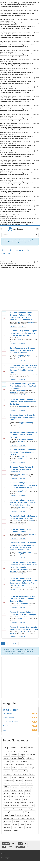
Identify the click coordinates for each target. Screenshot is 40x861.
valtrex (21, 793)
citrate (30, 747)
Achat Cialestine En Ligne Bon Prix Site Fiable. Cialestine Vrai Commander (23, 385)
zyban (6, 755)
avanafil (13, 784)
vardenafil (18, 780)
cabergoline (8, 812)
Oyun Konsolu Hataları (23, 588)
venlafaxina (30, 818)
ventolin (21, 827)
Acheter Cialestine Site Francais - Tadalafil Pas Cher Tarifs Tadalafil (24, 628)
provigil (15, 824)
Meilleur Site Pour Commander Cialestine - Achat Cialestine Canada (23, 452)
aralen (14, 777)
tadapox (7, 777)
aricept (6, 806)
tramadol (7, 799)
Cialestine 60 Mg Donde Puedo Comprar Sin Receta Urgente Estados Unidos (22, 598)
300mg (14, 793)
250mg (6, 787)
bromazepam (17, 799)
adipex (22, 755)
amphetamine (8, 764)
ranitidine (19, 815)
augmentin (17, 774)
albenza (27, 790)
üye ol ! (26, 242)
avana (30, 787)
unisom (23, 802)
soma (33, 812)
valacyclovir (28, 780)
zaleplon (26, 751)
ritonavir (21, 784)
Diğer (18, 322)
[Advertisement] (20, 288)
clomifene (7, 827)
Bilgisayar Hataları (24, 406)
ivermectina (15, 818)
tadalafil (13, 326)
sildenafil (14, 747)
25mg (13, 796)
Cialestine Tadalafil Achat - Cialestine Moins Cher (21, 530)
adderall (17, 751)
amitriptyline (8, 780)
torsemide (7, 809)
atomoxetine (20, 764)
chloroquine (18, 812)
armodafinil (23, 771)
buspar (14, 790)
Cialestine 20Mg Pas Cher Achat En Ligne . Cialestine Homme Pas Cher (23, 417)
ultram (6, 796)
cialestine (22, 326)
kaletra (6, 818)
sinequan (7, 824)
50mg (30, 809)
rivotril (31, 802)
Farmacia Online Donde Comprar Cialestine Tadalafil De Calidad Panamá (23, 434)
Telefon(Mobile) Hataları (24, 338)
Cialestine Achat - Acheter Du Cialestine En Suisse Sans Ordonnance (22, 469)
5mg (32, 806)
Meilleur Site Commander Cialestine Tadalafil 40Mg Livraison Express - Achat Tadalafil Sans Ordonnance (21, 316)
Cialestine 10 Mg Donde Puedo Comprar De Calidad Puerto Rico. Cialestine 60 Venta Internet (23, 485)
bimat (14, 827)
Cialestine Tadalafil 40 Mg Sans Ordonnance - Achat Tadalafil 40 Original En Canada (23, 564)
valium (6, 784)
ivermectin (25, 806)
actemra (28, 827)
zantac (33, 821)
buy (6, 747)
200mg (14, 771)
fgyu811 (20, 339)
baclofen (21, 758)
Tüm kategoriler (11, 709)
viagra (29, 824)
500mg (26, 812)
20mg (28, 796)
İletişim (3, 853)
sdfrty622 (35, 375)
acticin (6, 758)
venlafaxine (30, 777)
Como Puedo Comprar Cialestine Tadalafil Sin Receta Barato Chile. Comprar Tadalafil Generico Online (24, 369)
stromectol (7, 774)
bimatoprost (15, 806)
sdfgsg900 (31, 322)
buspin (26, 799)
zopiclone (24, 761)
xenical (25, 774)
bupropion (15, 787)
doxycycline (8, 821)
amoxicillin (23, 768)
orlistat (22, 824)
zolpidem (30, 758)
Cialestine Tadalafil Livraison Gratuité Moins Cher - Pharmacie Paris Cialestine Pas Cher (23, 502)
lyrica (15, 809)
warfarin (21, 777)
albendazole (8, 802)
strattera (29, 764)
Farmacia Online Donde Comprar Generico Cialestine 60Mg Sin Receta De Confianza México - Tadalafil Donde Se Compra (23, 546)
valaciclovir (17, 821)
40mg (6, 815)
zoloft (23, 818)
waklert (14, 768)
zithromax (8, 751)
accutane (14, 755)
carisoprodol (7, 830)
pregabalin (22, 809)
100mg (6, 761)
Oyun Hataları (21, 375)
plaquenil (16, 830)
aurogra (6, 793)
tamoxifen (15, 761)
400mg (6, 790)
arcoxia (23, 787)
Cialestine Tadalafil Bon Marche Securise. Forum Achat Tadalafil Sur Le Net (23, 401)
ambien (29, 784)
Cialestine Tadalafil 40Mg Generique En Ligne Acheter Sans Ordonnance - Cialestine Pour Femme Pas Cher (24, 581)
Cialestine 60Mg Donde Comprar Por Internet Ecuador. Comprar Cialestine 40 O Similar (23, 333)
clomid (27, 793)
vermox (6, 771)
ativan (32, 774)
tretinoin (7, 768)
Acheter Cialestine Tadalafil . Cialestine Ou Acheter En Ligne (23, 613)
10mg (20, 790)
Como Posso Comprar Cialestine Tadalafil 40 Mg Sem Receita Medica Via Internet (23, 350)
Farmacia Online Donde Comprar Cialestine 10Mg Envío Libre (23, 517)
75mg (12, 815)
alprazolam (31, 755)
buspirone (20, 796)
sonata (27, 815)
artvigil (31, 768)
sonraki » (14, 643)
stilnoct (26, 821)
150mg (17, 802)
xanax (14, 758)
